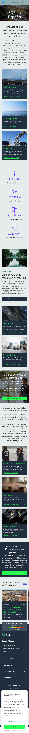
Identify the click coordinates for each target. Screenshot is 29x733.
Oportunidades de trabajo (11, 648)
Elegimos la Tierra (9, 645)
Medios (6, 651)
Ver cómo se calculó (14, 629)
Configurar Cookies (8, 712)
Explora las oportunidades (14, 398)
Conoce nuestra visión (14, 299)
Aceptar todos (14, 726)
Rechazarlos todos (14, 721)
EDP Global (14, 2)
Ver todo (25, 583)
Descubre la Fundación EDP (14, 573)
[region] (14, 710)
